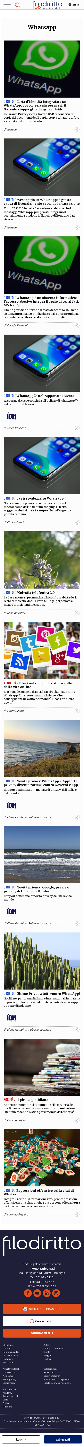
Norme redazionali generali (57, 1379)
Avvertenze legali (11, 1369)
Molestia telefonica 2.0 (35, 593)
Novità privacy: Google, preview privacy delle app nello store (36, 889)
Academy (7, 1392)
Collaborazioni (50, 1369)
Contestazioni (9, 1372)
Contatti (7, 1348)
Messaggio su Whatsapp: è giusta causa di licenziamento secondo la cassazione (42, 201)
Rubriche (7, 1406)
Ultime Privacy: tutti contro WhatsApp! (48, 994)
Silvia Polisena (16, 428)
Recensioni (49, 1372)
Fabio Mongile (16, 1120)
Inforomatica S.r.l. (12, 1352)
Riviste (6, 1403)
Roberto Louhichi (39, 817)
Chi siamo (8, 1345)
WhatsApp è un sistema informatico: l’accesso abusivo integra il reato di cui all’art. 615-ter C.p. (41, 301)
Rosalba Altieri (16, 613)
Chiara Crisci (15, 522)
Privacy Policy (9, 1379)
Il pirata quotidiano (32, 1100)
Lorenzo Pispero (17, 1214)
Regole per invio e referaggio (57, 1383)
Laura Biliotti (15, 711)
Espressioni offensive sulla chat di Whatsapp (39, 1192)
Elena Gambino (17, 817)
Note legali (8, 1376)
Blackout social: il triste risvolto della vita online (38, 685)
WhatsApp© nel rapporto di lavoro (45, 396)
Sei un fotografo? (52, 1376)
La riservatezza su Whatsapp (40, 498)
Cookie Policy (9, 1383)
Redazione (8, 1359)
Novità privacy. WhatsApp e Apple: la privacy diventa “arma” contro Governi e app (41, 783)
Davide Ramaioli (17, 325)
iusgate (12, 129)
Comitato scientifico (53, 1348)
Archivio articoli (10, 1396)
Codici (6, 1399)
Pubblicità (8, 1362)
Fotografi (48, 1355)
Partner (47, 1359)
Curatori (48, 1352)
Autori (47, 1345)
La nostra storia (10, 1355)
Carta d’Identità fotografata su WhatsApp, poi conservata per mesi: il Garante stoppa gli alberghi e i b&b (35, 105)
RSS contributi (10, 1389)
